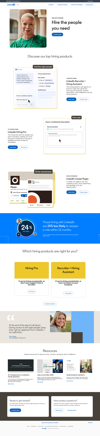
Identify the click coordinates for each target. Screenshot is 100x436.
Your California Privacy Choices (51, 426)
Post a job (90, 1)
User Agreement (62, 426)
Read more (11, 384)
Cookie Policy (33, 426)
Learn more (70, 381)
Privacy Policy (41, 426)
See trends (40, 382)
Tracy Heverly (12, 336)
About (28, 426)
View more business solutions (50, 422)
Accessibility (70, 426)
